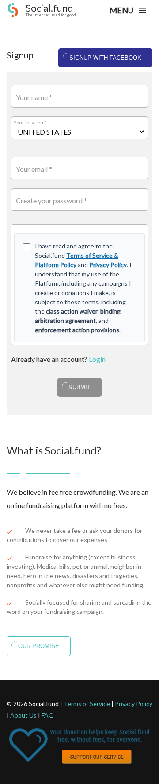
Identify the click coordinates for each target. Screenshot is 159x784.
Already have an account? (58, 359)
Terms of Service (87, 703)
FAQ (48, 715)
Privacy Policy (108, 264)
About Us (23, 715)
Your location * (30, 122)
